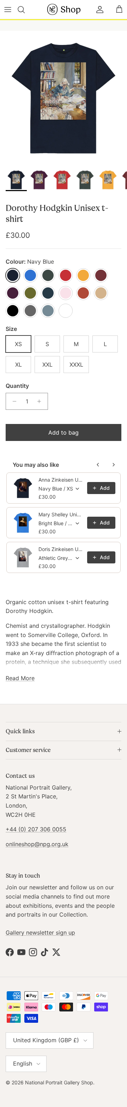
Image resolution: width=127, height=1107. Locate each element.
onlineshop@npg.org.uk (37, 844)
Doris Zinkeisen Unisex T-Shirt (60, 549)
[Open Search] (25, 9)
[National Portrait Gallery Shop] (63, 9)
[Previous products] (98, 465)
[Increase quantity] (41, 401)
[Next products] (113, 465)
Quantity (17, 385)
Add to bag (63, 432)
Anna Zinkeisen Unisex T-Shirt (60, 480)
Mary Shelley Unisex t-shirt (60, 514)
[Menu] (8, 9)
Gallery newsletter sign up (40, 932)
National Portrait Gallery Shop (59, 1082)
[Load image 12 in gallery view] (63, 98)
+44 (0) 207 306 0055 (36, 829)
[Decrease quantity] (12, 401)
